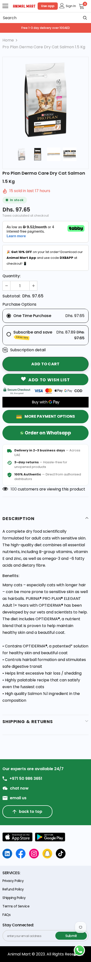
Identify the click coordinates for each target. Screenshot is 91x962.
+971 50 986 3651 (25, 778)
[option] (45, 99)
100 (14, 489)
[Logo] (24, 6)
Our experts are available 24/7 (33, 768)
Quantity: (11, 276)
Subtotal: (11, 296)
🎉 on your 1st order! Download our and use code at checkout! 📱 (45, 258)
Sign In (71, 6)
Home (8, 40)
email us (18, 798)
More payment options (50, 416)
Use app (47, 6)
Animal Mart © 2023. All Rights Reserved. (45, 954)
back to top (30, 811)
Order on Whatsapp (48, 433)
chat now (19, 788)
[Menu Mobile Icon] (5, 6)
